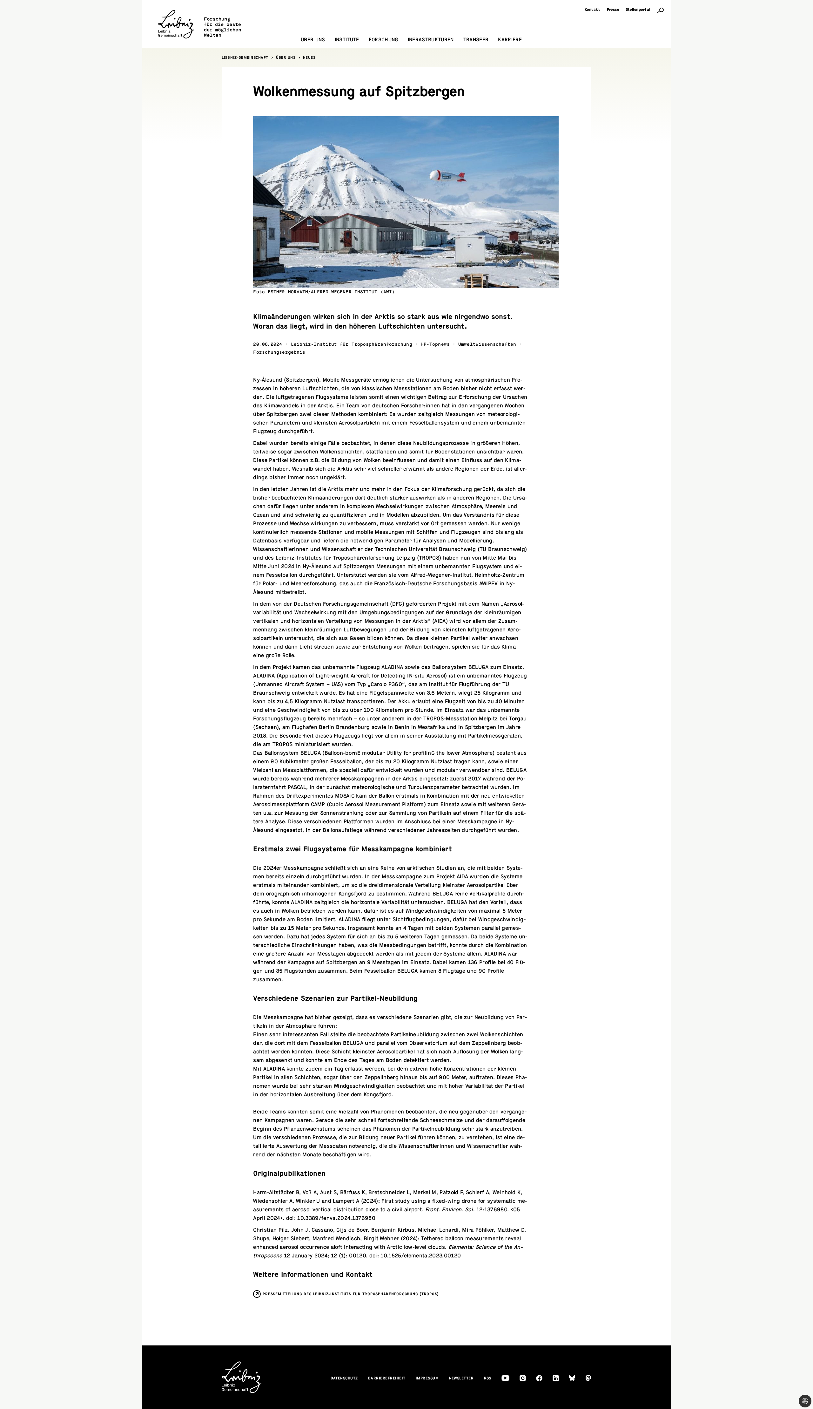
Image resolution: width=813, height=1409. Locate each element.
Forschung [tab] (383, 40)
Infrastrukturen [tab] (431, 40)
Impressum (427, 1378)
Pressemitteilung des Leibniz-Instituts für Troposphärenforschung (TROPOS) (351, 1294)
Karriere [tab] (510, 40)
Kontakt (593, 9)
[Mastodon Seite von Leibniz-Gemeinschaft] (588, 1378)
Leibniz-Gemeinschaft (245, 57)
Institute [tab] (347, 40)
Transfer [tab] (476, 40)
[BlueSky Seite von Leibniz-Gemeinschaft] (572, 1378)
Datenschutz (344, 1378)
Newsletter (461, 1378)
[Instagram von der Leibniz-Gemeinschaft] (523, 1378)
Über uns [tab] (313, 40)
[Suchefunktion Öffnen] (660, 10)
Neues (309, 57)
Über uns (286, 57)
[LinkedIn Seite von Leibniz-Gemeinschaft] (556, 1378)
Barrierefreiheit (387, 1378)
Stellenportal (638, 9)
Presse (613, 9)
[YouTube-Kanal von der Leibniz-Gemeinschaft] (505, 1378)
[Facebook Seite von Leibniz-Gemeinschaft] (539, 1378)
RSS (488, 1378)
